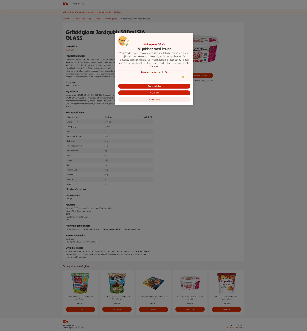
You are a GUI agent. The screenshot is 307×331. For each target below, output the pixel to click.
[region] (154, 69)
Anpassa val (154, 99)
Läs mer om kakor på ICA (154, 72)
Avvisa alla (154, 93)
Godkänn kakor (154, 86)
